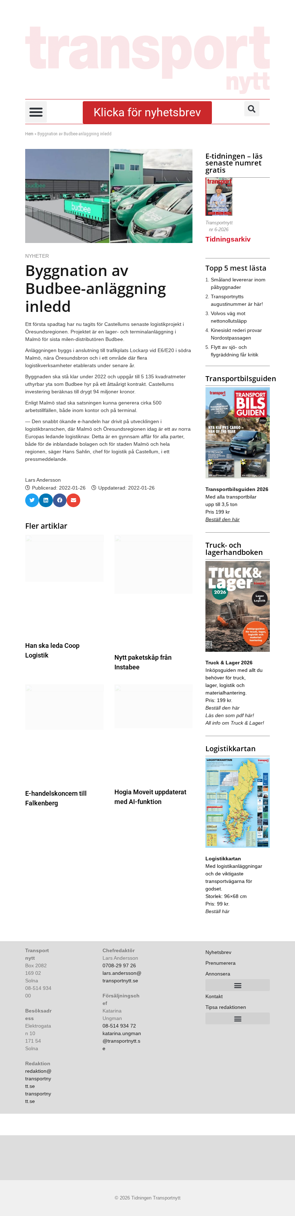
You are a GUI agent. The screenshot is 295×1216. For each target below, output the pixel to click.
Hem (29, 133)
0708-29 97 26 (119, 965)
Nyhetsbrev (218, 952)
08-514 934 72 (119, 1026)
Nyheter (37, 256)
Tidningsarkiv (228, 239)
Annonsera (217, 974)
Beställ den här (222, 519)
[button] (36, 112)
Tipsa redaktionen (225, 1007)
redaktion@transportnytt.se (38, 1078)
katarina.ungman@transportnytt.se (122, 1040)
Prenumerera (220, 963)
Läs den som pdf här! (229, 715)
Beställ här (217, 911)
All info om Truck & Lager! (234, 723)
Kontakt (214, 996)
